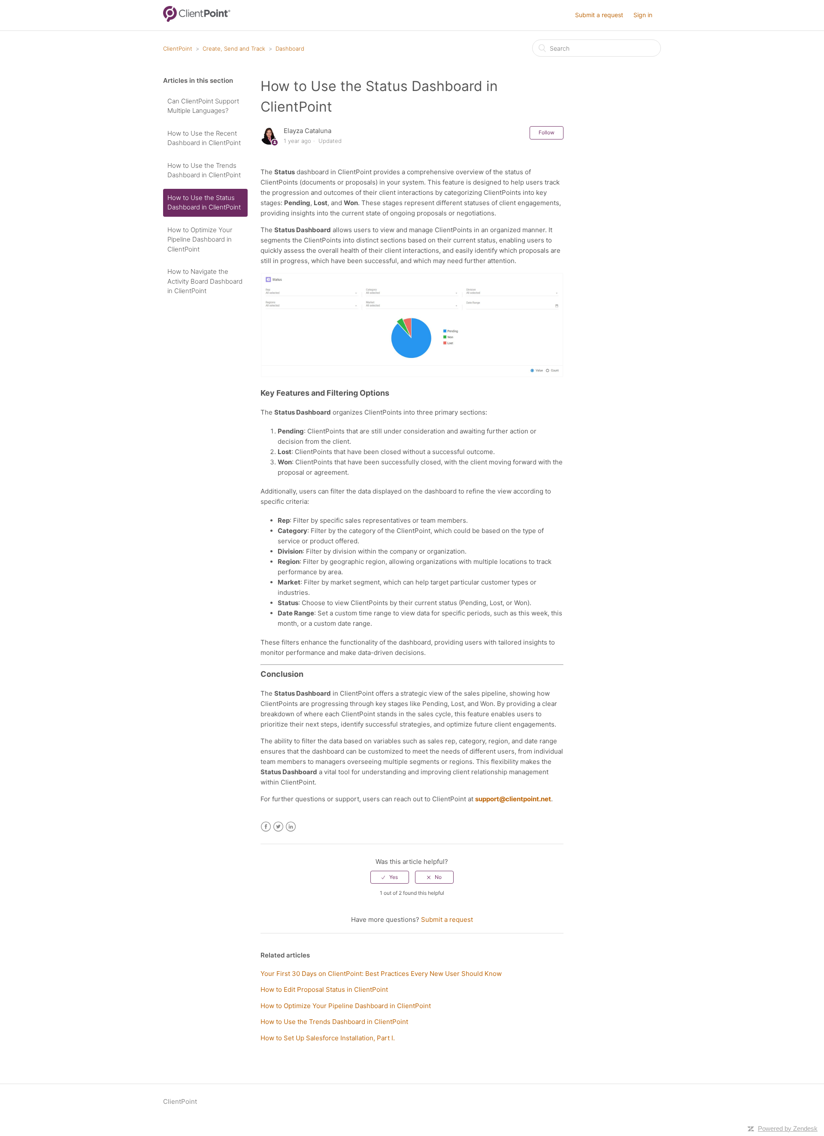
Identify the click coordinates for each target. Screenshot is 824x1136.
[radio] (389, 877)
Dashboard (290, 48)
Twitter (278, 826)
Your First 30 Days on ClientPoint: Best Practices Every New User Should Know (381, 973)
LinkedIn (290, 826)
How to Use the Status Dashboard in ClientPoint (204, 203)
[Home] (196, 19)
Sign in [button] (642, 14)
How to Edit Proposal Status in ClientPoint (324, 989)
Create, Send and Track (234, 48)
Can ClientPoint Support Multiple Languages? (203, 106)
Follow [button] (546, 132)
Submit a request (599, 14)
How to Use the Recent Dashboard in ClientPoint (204, 138)
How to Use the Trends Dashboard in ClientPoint (204, 170)
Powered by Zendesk (788, 1128)
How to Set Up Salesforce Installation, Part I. (328, 1038)
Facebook (266, 826)
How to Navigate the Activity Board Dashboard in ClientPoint (204, 281)
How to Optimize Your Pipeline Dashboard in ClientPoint (199, 239)
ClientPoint (177, 48)
